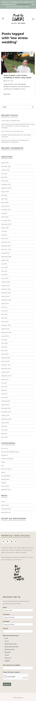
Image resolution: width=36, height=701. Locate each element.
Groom (7, 641)
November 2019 (6, 292)
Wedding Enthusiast (11, 644)
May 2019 (4, 314)
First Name (6, 614)
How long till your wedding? (11, 665)
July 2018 (4, 339)
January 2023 (5, 206)
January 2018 (5, 361)
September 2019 (6, 300)
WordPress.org (5, 512)
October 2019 (5, 296)
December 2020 (6, 245)
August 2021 (5, 227)
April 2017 (4, 393)
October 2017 (5, 372)
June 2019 (4, 310)
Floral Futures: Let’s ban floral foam (12, 131)
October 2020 (5, 253)
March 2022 (4, 217)
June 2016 (4, 430)
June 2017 (4, 386)
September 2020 (6, 256)
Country (5, 628)
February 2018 (5, 357)
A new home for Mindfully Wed (10, 120)
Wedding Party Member (12, 646)
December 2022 (6, 209)
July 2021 (4, 231)
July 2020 (4, 264)
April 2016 (4, 437)
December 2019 (6, 289)
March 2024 (4, 181)
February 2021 (5, 242)
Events (3, 462)
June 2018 (4, 343)
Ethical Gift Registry (7, 458)
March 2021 (4, 238)
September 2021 (6, 224)
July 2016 (4, 426)
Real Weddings (5, 476)
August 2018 (5, 336)
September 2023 (6, 188)
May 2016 (4, 433)
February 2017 (5, 401)
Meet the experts (6, 469)
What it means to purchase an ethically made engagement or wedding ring (15, 141)
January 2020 (5, 285)
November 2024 (6, 166)
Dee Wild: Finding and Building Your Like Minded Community (16, 135)
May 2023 (4, 195)
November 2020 (6, 249)
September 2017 (6, 375)
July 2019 (4, 307)
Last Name (6, 621)
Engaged (7, 660)
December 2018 (6, 325)
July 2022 (4, 213)
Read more (7, 94)
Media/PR (7, 652)
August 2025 (5, 162)
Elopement (4, 455)
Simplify (3, 482)
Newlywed (8, 658)
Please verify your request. (11, 672)
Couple (7, 655)
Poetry (3, 472)
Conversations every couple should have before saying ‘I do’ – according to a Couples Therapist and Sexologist (18, 125)
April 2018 (4, 350)
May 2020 (4, 271)
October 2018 (5, 329)
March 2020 (4, 278)
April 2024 (4, 177)
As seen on (4, 448)
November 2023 (6, 184)
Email (5, 607)
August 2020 (5, 260)
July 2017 (4, 383)
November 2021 (6, 220)
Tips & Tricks (5, 486)
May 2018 (4, 347)
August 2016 (5, 422)
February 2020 (5, 282)
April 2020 (4, 274)
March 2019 (4, 321)
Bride (6, 638)
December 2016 (6, 408)
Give (2, 465)
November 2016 (6, 412)
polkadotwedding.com (24, 4)
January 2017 (5, 404)
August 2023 (5, 191)
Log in (3, 501)
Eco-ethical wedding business (10, 451)
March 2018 (4, 354)
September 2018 (6, 332)
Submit (7, 684)
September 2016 (6, 419)
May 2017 (4, 390)
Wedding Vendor (10, 649)
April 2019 (4, 318)
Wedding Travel (6, 489)
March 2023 (4, 202)
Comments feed (6, 509)
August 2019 (5, 303)
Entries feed (5, 505)
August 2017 (5, 379)
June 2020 (4, 267)
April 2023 (4, 199)
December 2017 (6, 365)
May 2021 (4, 235)
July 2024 (4, 173)
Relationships (5, 479)
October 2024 (5, 170)
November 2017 (6, 368)
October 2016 (5, 415)
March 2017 (4, 397)
